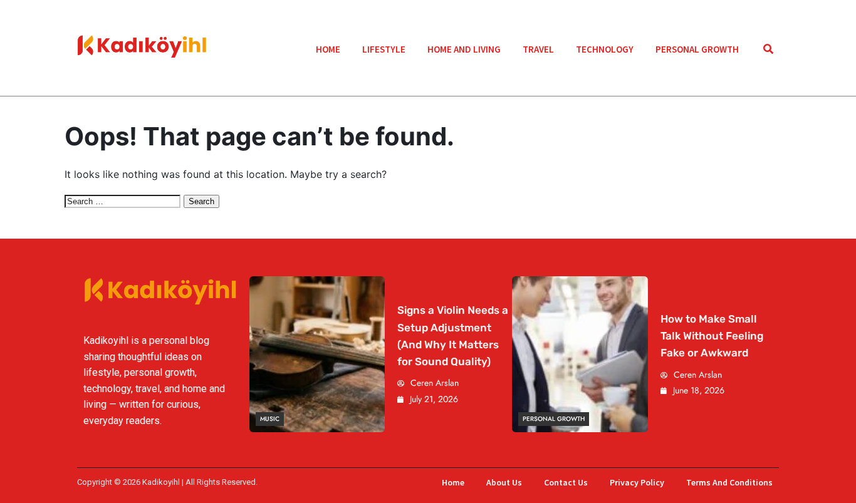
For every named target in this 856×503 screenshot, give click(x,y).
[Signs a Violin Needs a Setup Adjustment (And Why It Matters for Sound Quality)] (317, 354)
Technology (605, 49)
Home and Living (464, 49)
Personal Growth (697, 49)
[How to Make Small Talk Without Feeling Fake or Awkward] (579, 354)
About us (504, 482)
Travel (538, 49)
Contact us (566, 482)
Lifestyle (383, 49)
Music (269, 418)
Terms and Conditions (729, 482)
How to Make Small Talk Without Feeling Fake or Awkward (711, 336)
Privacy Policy (637, 482)
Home (328, 49)
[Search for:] (124, 200)
